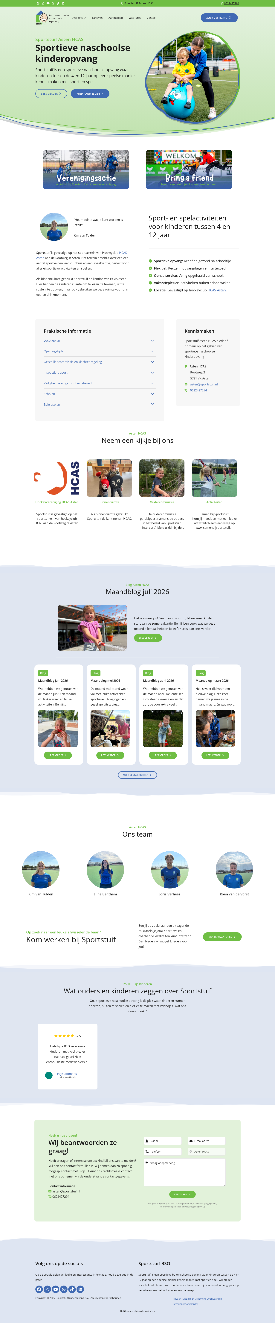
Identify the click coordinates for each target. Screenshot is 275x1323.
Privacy (177, 1298)
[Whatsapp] (53, 3)
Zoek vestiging (216, 17)
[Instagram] (43, 3)
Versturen (180, 1194)
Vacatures (135, 17)
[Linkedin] (63, 3)
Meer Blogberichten (135, 774)
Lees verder (49, 93)
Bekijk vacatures (220, 936)
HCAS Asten (217, 290)
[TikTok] (58, 3)
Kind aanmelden (88, 93)
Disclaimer (188, 1298)
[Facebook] (38, 3)
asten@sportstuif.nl (204, 384)
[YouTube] (49, 3)
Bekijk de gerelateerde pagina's (136, 1311)
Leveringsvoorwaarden (185, 1304)
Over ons (77, 17)
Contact (151, 17)
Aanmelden (116, 17)
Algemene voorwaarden (208, 1298)
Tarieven (97, 17)
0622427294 (231, 3)
